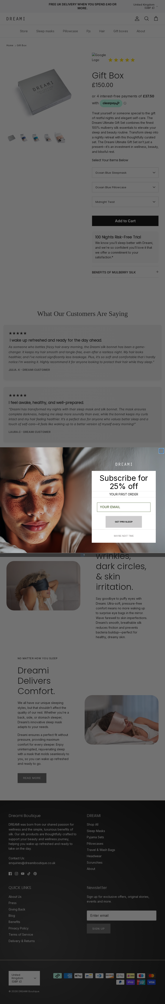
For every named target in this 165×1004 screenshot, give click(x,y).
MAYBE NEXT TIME (123, 536)
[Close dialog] (161, 451)
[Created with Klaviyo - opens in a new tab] (82, 555)
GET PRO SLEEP (124, 521)
